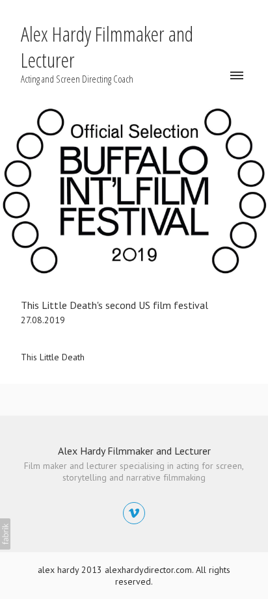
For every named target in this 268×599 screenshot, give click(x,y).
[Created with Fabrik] (5, 534)
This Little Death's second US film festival (114, 305)
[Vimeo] (134, 513)
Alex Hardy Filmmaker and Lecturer (134, 450)
